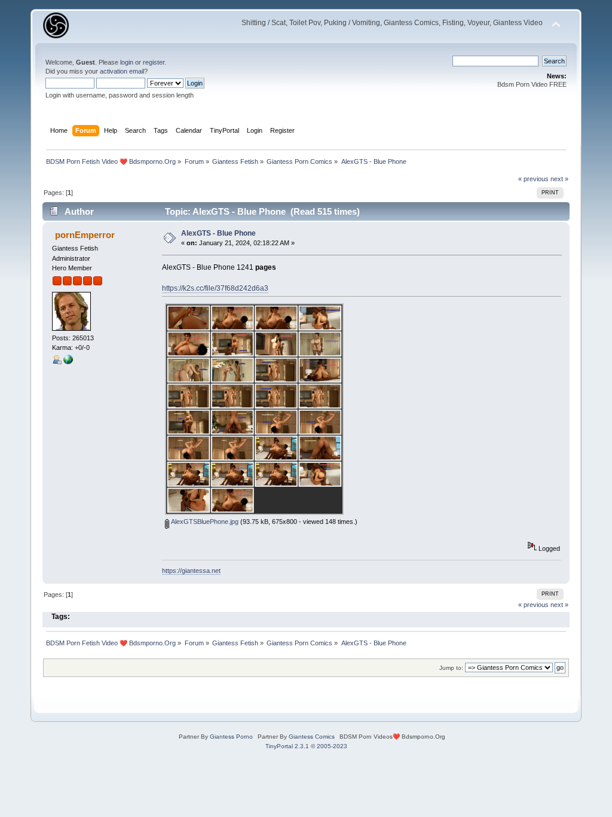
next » (559, 178)
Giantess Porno (231, 736)
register (153, 62)
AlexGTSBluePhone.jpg (203, 521)
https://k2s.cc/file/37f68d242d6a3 (215, 288)
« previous (533, 178)
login (126, 62)
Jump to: (451, 667)
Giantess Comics (312, 736)
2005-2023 (332, 746)
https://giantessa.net (191, 570)
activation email (122, 71)
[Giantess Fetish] (68, 361)
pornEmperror (85, 235)
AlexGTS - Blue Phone (218, 233)
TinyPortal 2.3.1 (287, 746)
